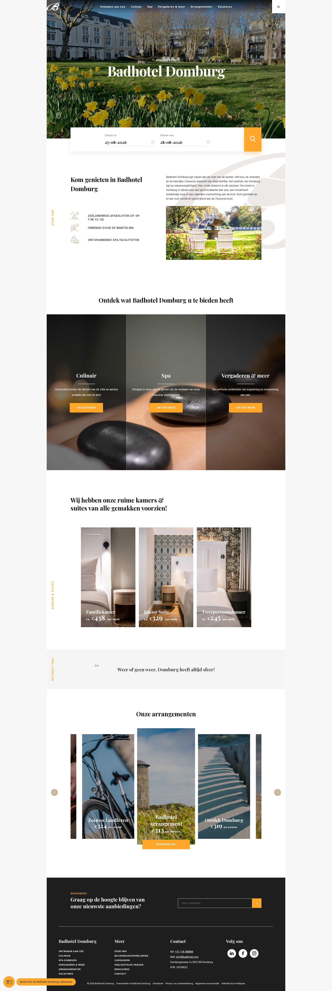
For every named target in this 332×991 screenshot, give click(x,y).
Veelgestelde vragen (129, 964)
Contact (120, 973)
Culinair (136, 6)
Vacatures (225, 6)
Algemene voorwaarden (207, 983)
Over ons (120, 951)
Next (277, 792)
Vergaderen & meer (171, 6)
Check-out (167, 135)
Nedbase (240, 983)
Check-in (111, 135)
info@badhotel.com (187, 956)
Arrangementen (201, 6)
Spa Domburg (68, 960)
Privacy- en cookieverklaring (179, 983)
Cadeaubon (122, 960)
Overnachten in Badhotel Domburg (133, 983)
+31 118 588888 (184, 951)
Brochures (121, 969)
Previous (54, 792)
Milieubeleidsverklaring (131, 955)
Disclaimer (158, 983)
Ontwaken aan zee (112, 6)
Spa (150, 6)
